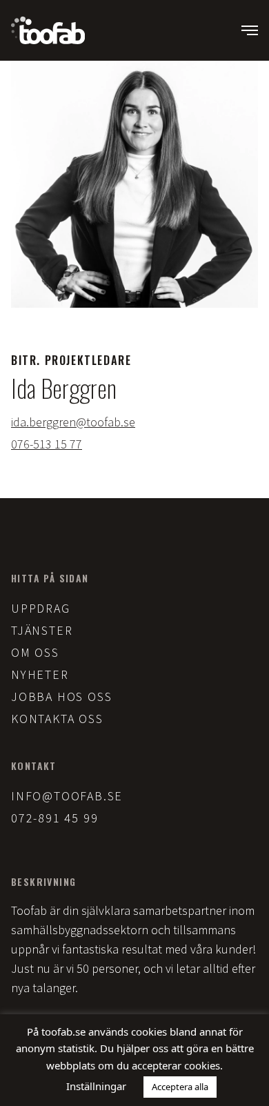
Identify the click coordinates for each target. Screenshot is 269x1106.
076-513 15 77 (46, 444)
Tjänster (41, 630)
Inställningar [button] (96, 1086)
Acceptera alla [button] (180, 1086)
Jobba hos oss (61, 696)
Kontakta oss (57, 719)
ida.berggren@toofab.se (73, 422)
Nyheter (40, 674)
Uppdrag (40, 608)
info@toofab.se (67, 796)
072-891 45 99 (54, 818)
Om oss (35, 652)
